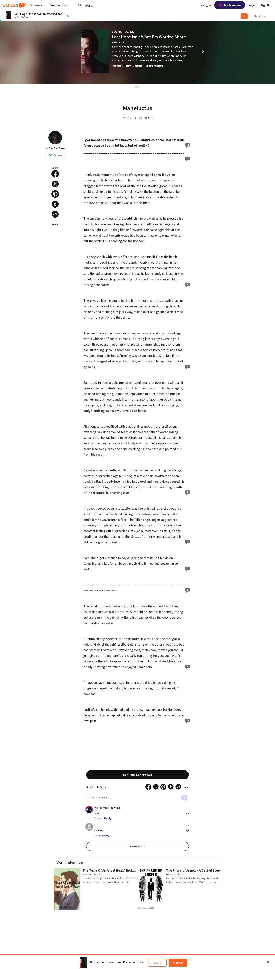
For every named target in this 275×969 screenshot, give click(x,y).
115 (150, 118)
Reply (107, 818)
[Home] (14, 5)
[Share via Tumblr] (55, 204)
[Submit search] (80, 5)
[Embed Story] (55, 214)
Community (57, 5)
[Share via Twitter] (55, 184)
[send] (184, 798)
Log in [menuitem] (252, 5)
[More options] (187, 808)
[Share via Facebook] (55, 174)
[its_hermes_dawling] (89, 809)
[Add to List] (244, 16)
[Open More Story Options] (55, 224)
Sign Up (178, 962)
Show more (137, 846)
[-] (89, 827)
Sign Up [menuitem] (266, 5)
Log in (157, 962)
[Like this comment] (187, 813)
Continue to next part (137, 775)
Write (205, 5)
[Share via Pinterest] (55, 194)
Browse (35, 5)
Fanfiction (118, 42)
